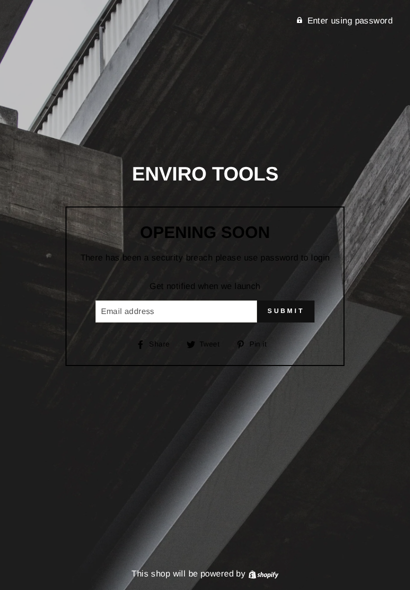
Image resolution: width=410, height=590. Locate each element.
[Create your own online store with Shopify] (263, 573)
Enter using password (350, 21)
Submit (286, 310)
